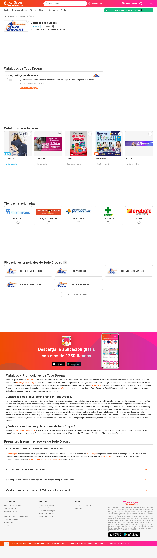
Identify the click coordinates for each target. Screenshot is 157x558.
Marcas (6, 514)
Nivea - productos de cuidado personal (45, 459)
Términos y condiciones (90, 543)
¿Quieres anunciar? (10, 508)
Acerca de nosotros (11, 519)
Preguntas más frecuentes (13, 505)
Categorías (53, 10)
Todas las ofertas (10, 511)
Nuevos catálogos (19, 10)
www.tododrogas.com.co (24, 430)
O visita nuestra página (29, 88)
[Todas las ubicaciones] (65, 262)
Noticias (7, 525)
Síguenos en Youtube (46, 513)
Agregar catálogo (10, 522)
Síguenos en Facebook (47, 508)
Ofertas (33, 10)
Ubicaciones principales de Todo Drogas (33, 262)
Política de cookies (124, 543)
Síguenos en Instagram (47, 511)
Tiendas (42, 10)
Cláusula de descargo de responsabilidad (66, 543)
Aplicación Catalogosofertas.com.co (17, 517)
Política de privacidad (108, 543)
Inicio (6, 10)
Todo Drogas (20, 16)
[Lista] (151, 4)
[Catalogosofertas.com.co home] (13, 4)
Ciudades (65, 10)
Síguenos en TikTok (46, 516)
